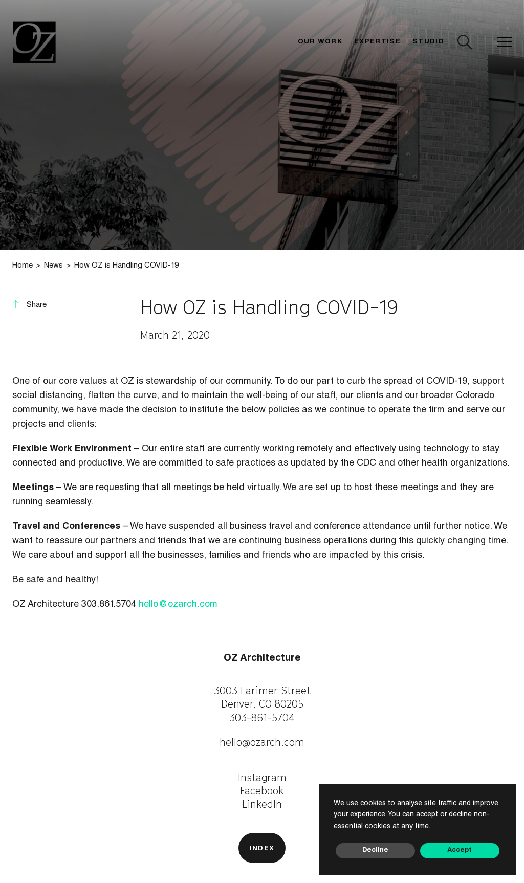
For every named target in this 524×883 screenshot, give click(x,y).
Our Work (320, 42)
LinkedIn (262, 804)
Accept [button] (459, 850)
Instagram (262, 777)
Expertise (377, 42)
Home (22, 266)
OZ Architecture (262, 659)
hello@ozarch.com (178, 604)
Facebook (262, 791)
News (53, 266)
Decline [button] (375, 850)
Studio (428, 42)
